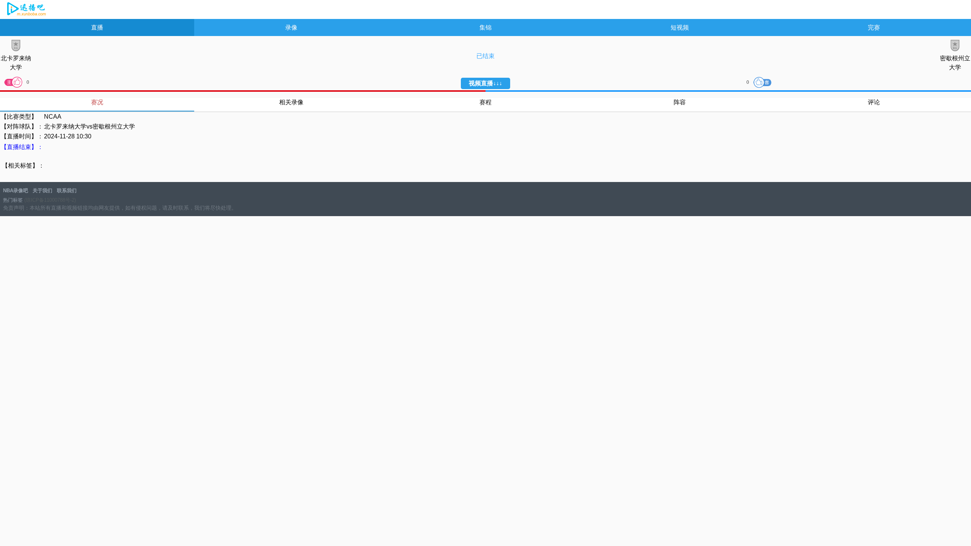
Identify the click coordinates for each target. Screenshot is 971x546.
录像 (291, 27)
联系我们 (67, 190)
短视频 (680, 27)
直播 (97, 27)
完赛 (874, 27)
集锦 (485, 27)
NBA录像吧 (25, 10)
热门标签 (13, 200)
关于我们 (42, 190)
